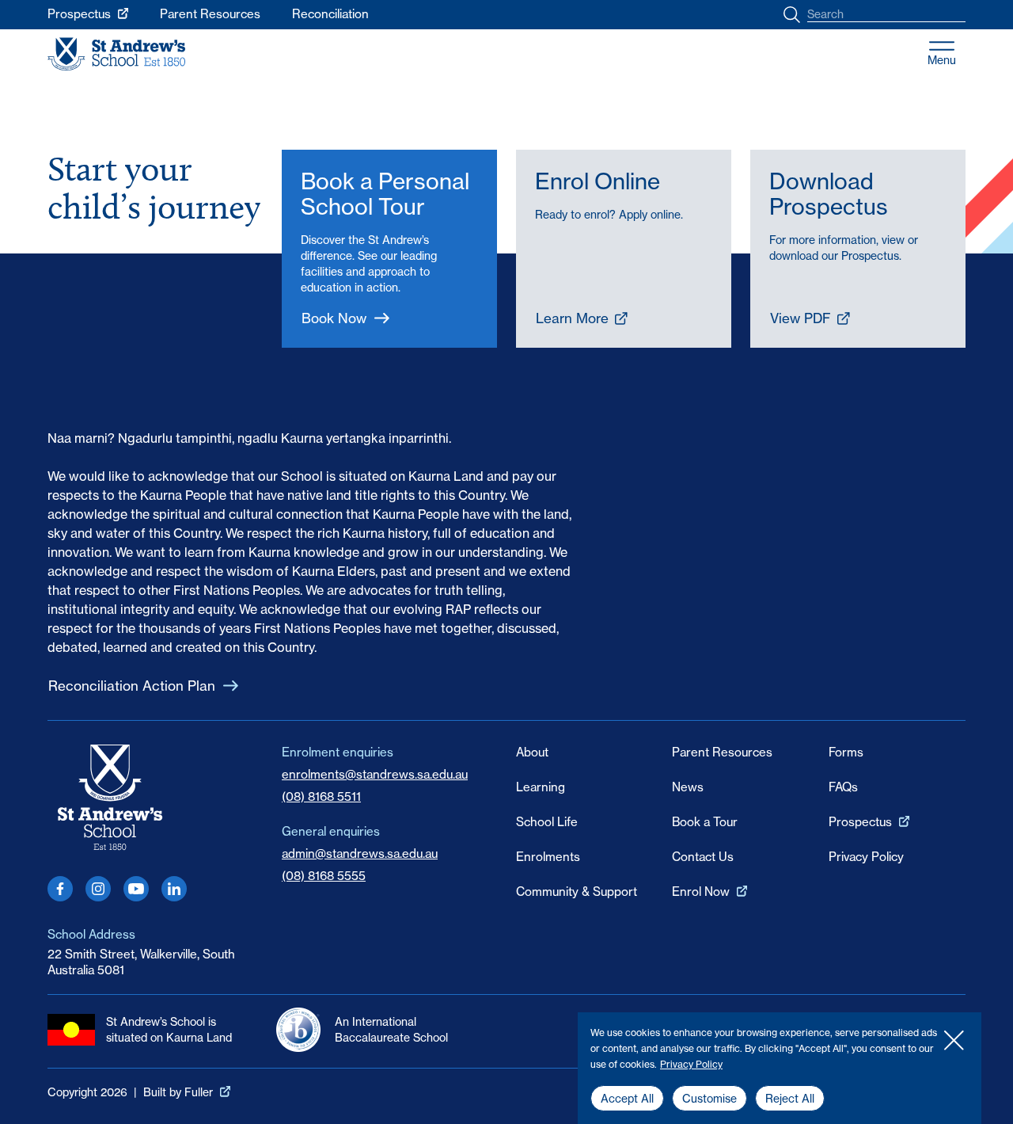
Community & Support (576, 891)
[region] (779, 1068)
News (688, 786)
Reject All (789, 1099)
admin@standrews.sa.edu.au (360, 853)
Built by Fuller (178, 1092)
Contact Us (703, 856)
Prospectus (79, 13)
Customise (709, 1099)
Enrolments (548, 856)
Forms (846, 752)
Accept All (627, 1099)
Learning (540, 786)
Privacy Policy (691, 1064)
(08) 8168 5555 (324, 875)
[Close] (953, 1040)
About (532, 752)
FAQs (843, 786)
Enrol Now (701, 891)
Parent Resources (210, 13)
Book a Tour (705, 821)
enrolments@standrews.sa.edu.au (375, 774)
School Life (547, 821)
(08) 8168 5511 (321, 796)
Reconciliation (330, 13)
